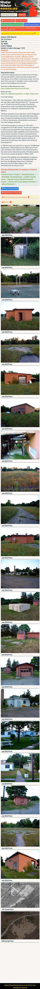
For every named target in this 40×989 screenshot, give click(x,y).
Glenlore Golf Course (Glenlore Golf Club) (22, 182)
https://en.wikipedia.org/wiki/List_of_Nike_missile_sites (20, 94)
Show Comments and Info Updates (16, 197)
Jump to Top (22, 20)
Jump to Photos (8, 20)
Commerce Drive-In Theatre (10, 174)
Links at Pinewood (8, 184)
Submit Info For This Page (12, 192)
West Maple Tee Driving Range (12, 177)
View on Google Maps (10, 188)
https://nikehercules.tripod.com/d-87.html (15, 88)
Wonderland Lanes (28, 174)
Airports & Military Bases (17, 28)
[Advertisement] (20, 963)
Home (4, 28)
